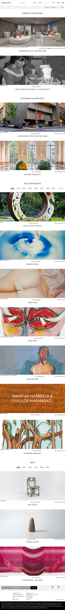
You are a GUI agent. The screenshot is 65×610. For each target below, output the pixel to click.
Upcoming (53, 7)
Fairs (62, 7)
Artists (40, 2)
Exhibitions (46, 2)
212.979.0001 (15, 602)
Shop (53, 2)
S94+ (34, 2)
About (58, 2)
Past (58, 7)
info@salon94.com (59, 602)
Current (47, 7)
